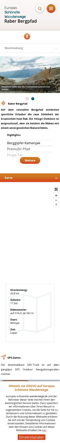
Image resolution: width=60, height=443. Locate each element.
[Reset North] (56, 204)
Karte (8, 178)
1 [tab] (27, 98)
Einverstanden (31, 437)
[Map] (30, 226)
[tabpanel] (30, 74)
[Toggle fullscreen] (56, 189)
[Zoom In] (56, 195)
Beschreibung (14, 48)
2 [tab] (32, 98)
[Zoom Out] (56, 200)
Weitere (30, 160)
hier (44, 430)
